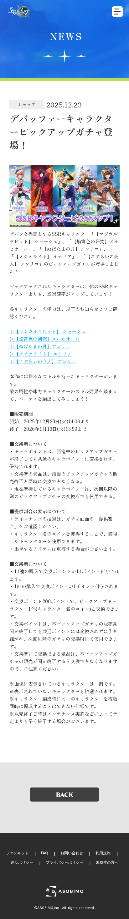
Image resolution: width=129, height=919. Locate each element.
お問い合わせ (71, 853)
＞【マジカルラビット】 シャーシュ (47, 331)
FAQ (44, 853)
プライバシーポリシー (64, 862)
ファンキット (17, 853)
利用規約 (103, 853)
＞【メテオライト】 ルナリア (40, 353)
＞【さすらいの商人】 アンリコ (42, 361)
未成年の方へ (107, 862)
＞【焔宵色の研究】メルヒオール (44, 338)
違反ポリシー (22, 862)
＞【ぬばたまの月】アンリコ (39, 346)
